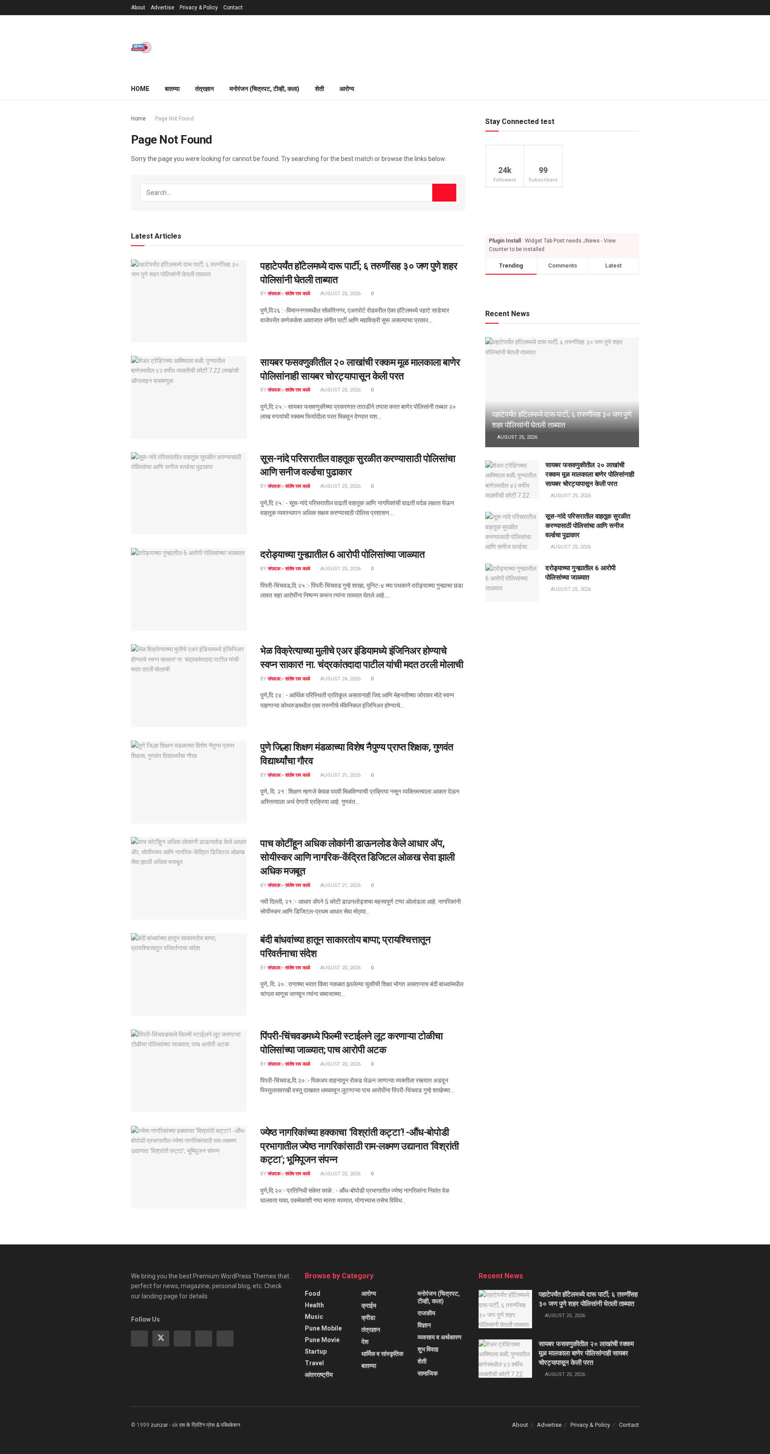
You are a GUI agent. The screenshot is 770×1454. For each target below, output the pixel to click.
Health (314, 1305)
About (138, 7)
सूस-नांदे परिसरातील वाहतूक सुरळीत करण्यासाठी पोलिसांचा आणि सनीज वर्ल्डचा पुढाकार (587, 525)
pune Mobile (323, 1328)
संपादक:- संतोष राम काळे (289, 294)
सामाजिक (428, 1373)
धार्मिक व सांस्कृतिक (382, 1353)
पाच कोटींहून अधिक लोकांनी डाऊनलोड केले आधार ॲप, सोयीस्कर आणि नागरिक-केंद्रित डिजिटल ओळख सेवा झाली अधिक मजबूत (357, 857)
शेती (319, 88)
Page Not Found (174, 118)
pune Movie (322, 1339)
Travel (314, 1363)
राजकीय (426, 1313)
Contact (233, 7)
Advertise (162, 7)
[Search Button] (444, 193)
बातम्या (172, 88)
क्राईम (368, 1305)
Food (312, 1293)
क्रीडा (368, 1317)
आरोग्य (347, 88)
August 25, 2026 (339, 294)
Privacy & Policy (199, 7)
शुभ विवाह (428, 1349)
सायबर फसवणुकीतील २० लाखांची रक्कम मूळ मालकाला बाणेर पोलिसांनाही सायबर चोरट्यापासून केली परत (589, 474)
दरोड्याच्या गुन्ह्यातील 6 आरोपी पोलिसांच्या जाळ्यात (342, 554)
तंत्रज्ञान (204, 88)
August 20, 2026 (339, 968)
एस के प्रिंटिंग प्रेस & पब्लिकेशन (209, 1425)
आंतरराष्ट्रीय (319, 1374)
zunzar (159, 1425)
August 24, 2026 (339, 679)
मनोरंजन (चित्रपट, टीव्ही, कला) (264, 88)
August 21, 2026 (339, 775)
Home (140, 88)
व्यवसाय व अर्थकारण (440, 1337)
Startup (316, 1351)
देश (365, 1341)
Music (314, 1316)
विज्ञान (424, 1325)
